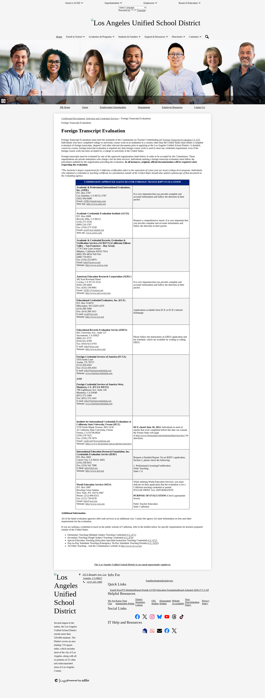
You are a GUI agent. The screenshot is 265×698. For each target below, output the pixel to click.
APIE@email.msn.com (94, 201)
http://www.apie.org (96, 204)
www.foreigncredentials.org (98, 373)
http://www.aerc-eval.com (97, 293)
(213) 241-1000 (94, 582)
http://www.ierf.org (94, 471)
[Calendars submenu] (195, 37)
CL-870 (128, 537)
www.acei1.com (94, 232)
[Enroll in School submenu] (75, 37)
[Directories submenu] (178, 37)
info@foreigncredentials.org (97, 370)
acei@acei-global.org (93, 230)
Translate (141, 10)
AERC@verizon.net (93, 290)
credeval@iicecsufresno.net (96, 441)
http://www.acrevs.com (96, 265)
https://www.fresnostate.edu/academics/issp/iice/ (108, 443)
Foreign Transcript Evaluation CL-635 (181, 140)
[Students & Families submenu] (129, 37)
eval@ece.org (91, 314)
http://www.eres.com (95, 349)
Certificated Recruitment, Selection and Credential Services (90, 118)
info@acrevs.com (91, 262)
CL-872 (152, 540)
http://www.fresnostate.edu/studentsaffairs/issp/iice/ (160, 435)
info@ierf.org (91, 468)
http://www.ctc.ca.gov (131, 546)
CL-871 (131, 535)
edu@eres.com (91, 346)
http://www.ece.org (94, 317)
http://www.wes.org (95, 504)
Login (60, 681)
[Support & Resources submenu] (156, 37)
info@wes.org (90, 501)
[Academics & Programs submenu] (101, 37)
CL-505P (153, 543)
